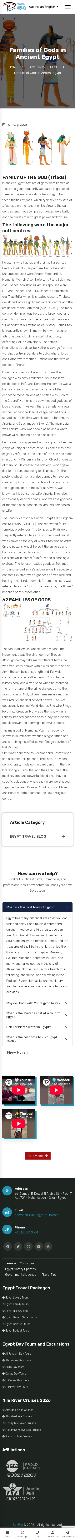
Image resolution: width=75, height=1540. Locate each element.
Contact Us (52, 1536)
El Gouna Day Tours (17, 1380)
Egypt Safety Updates (20, 1269)
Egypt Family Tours (17, 1304)
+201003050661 (26, 1232)
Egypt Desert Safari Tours (21, 1317)
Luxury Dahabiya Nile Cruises (23, 1430)
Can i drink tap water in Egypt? (28, 1027)
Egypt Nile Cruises (16, 1311)
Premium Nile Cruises (18, 1436)
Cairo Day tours (14, 1367)
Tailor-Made (67, 1536)
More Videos (36, 1156)
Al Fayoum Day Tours (18, 1353)
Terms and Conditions (19, 1263)
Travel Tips (49, 1274)
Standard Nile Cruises (18, 1416)
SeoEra (18, 1525)
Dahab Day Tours (15, 1373)
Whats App (22, 1536)
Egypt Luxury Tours (17, 1297)
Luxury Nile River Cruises (20, 1423)
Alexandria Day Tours (18, 1360)
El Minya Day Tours (16, 1387)
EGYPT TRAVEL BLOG (28, 836)
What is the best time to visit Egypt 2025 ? (31, 1039)
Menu (7, 1536)
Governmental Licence (20, 1274)
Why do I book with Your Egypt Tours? (33, 1003)
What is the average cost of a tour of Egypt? (33, 1015)
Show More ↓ (17, 1052)
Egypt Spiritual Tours (18, 1324)
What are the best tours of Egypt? (31, 907)
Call (37, 1536)
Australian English (42, 7)
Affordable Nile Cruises (19, 1410)
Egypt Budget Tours (17, 1330)
